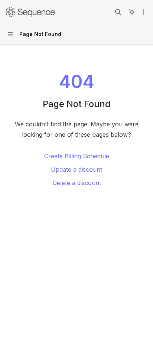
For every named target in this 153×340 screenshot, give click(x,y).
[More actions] (143, 12)
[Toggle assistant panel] (131, 12)
